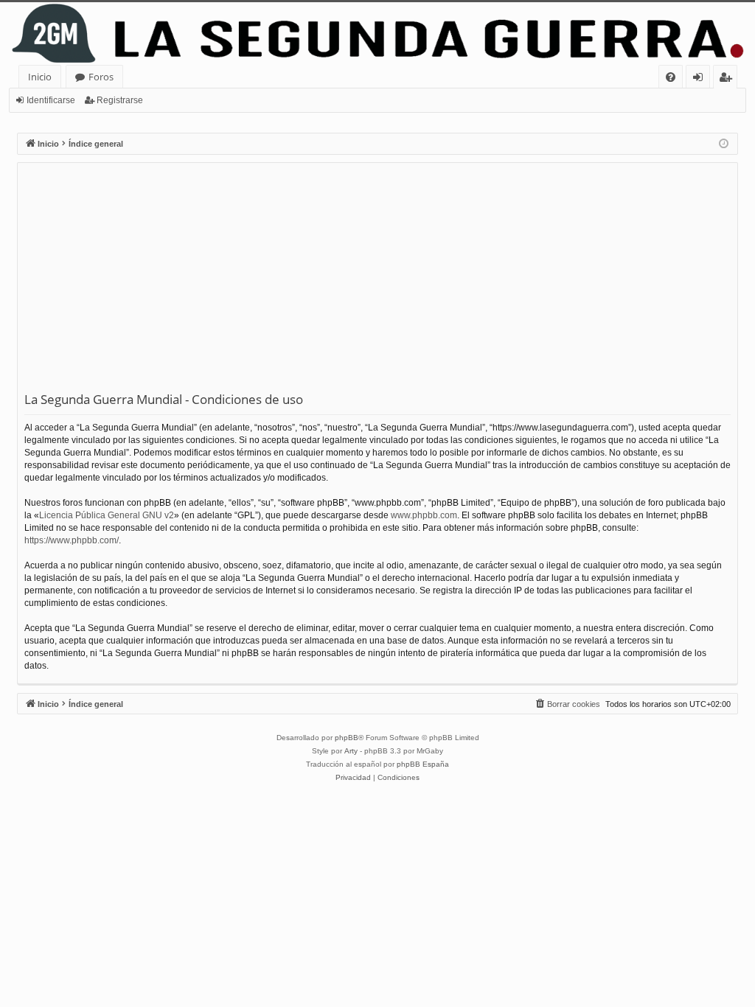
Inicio (40, 76)
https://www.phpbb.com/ (71, 540)
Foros (101, 76)
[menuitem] (670, 77)
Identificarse (51, 100)
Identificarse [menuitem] (700, 79)
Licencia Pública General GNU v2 (106, 515)
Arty (351, 751)
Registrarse (120, 100)
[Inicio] (377, 33)
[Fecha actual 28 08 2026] (723, 144)
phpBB (346, 738)
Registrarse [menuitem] (728, 79)
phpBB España (423, 764)
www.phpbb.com (424, 515)
